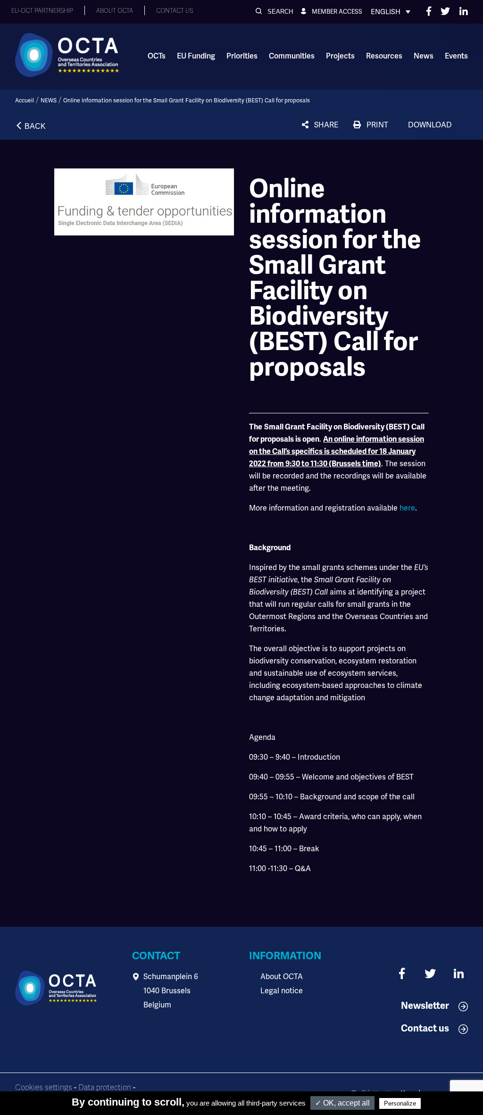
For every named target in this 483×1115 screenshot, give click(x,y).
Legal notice (281, 991)
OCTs (157, 56)
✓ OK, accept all (342, 1103)
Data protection (104, 1087)
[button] (274, 11)
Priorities (242, 56)
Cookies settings (43, 1087)
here (407, 508)
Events (456, 56)
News (423, 56)
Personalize (400, 1103)
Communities (292, 56)
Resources (384, 56)
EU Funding (196, 56)
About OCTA (281, 976)
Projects (340, 56)
